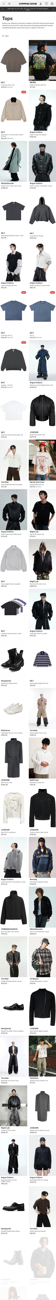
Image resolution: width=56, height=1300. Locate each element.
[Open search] (9, 4)
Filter (7, 36)
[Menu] (4, 4)
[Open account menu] (40, 4)
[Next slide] (53, 9)
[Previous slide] (3, 9)
